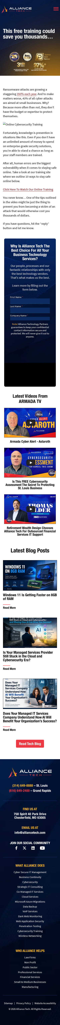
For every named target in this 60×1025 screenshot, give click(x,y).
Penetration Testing (30, 926)
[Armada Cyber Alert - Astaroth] (30, 423)
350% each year (26, 94)
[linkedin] (33, 848)
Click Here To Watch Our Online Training (28, 189)
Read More (9, 607)
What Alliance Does (30, 865)
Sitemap (8, 1003)
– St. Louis (30, 785)
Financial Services (30, 977)
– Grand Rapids (30, 790)
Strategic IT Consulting (30, 886)
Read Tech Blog (30, 744)
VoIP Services (30, 911)
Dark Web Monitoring (30, 916)
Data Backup (30, 906)
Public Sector (30, 967)
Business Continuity (30, 877)
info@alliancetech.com (29, 832)
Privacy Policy (23, 1003)
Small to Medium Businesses (30, 982)
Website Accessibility (45, 1003)
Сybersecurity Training (30, 931)
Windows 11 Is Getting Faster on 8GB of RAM (30, 597)
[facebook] (16, 848)
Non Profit (30, 962)
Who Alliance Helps (30, 950)
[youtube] (42, 848)
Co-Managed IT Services (30, 891)
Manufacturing (30, 986)
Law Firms (30, 957)
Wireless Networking (30, 935)
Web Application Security (30, 921)
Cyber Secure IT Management (30, 872)
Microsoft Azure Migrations (30, 901)
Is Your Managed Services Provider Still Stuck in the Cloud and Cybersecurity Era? (28, 656)
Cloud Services (30, 896)
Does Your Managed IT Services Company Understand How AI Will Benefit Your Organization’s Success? (30, 717)
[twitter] (24, 848)
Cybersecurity (30, 882)
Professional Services (30, 972)
